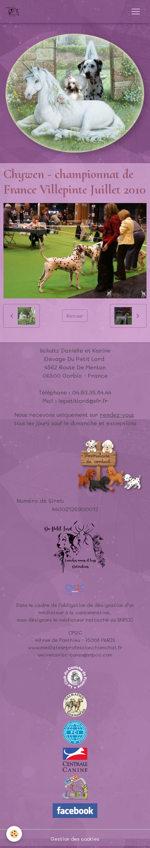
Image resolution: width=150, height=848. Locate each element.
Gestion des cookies (75, 838)
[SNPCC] (75, 786)
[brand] (14, 11)
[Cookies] (14, 834)
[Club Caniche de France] (75, 676)
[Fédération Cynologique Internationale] (75, 731)
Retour (75, 315)
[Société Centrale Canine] (75, 759)
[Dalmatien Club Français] (75, 704)
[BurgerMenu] (135, 11)
